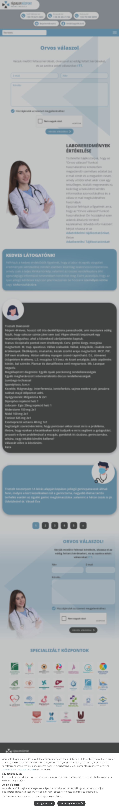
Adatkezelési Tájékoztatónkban (18, 769)
